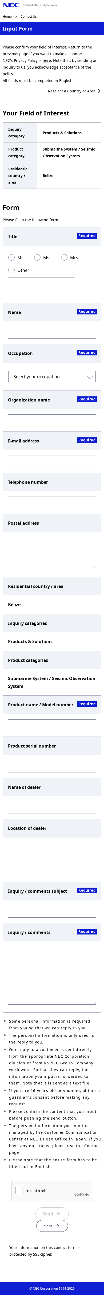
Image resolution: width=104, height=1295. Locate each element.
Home (7, 16)
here (47, 60)
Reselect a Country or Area (71, 90)
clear (47, 1225)
